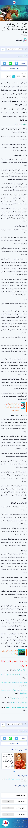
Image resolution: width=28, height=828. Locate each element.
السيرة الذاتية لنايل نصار (21, 670)
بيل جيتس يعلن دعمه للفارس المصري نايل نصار (14, 674)
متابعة (8, 801)
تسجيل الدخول (16, 779)
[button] (14, 771)
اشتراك (8, 814)
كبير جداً (8, 76)
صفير (24, 76)
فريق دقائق (19, 40)
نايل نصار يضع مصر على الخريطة (19, 702)
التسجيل (7, 779)
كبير (13, 76)
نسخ (3, 49)
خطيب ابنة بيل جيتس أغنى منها (19, 698)
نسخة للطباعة (13, 68)
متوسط (18, 76)
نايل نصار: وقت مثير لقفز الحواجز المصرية (16, 707)
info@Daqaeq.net (17, 822)
